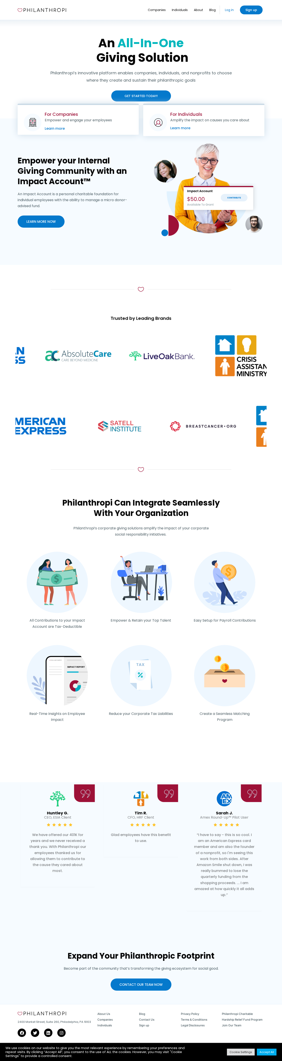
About (198, 10)
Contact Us (146, 1019)
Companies (157, 10)
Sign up (251, 10)
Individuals (180, 10)
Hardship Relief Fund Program (242, 1019)
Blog (212, 10)
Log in (229, 10)
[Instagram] (61, 1033)
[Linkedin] (48, 1033)
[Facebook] (22, 1033)
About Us (103, 1014)
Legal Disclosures (193, 1025)
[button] (129, 931)
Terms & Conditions (194, 1019)
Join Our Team (231, 1025)
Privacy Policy (190, 1014)
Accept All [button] (267, 1052)
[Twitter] (35, 1033)
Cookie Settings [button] (241, 1052)
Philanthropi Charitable (237, 1014)
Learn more (55, 128)
